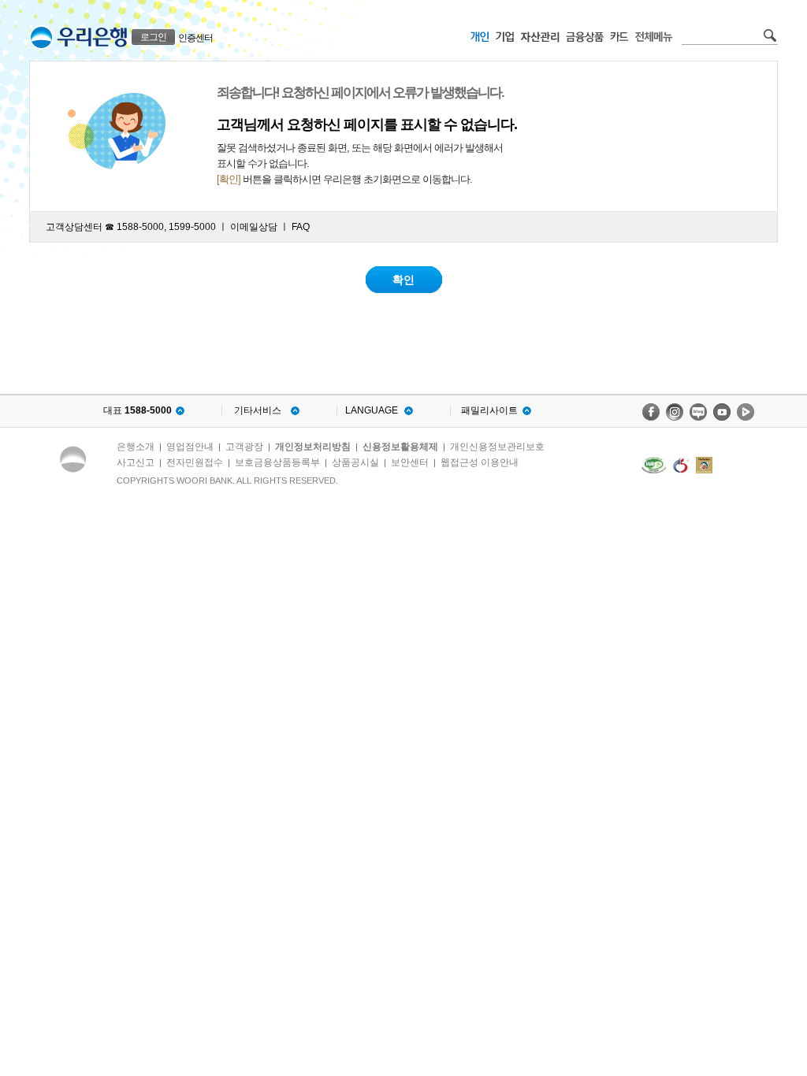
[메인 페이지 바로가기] (41, 37)
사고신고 (135, 462)
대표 (137, 410)
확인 (403, 279)
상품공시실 (355, 462)
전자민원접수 (194, 462)
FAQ (301, 226)
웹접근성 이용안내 (480, 462)
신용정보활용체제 (400, 446)
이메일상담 (253, 226)
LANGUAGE (371, 410)
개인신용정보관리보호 (497, 446)
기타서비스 (257, 410)
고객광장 (244, 446)
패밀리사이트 (489, 410)
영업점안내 (190, 446)
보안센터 (410, 462)
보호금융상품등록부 (277, 462)
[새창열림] (651, 412)
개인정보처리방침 (313, 446)
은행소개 (135, 446)
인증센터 (195, 37)
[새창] (654, 465)
